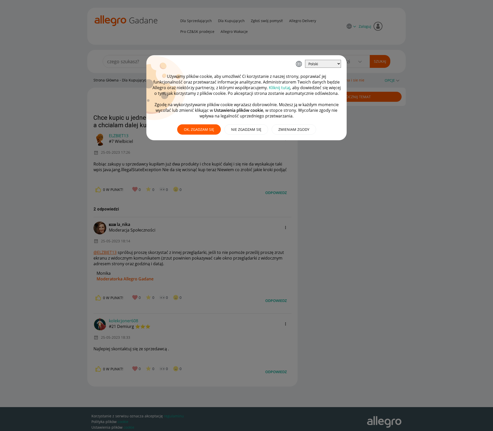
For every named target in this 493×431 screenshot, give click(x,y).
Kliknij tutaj (279, 87)
